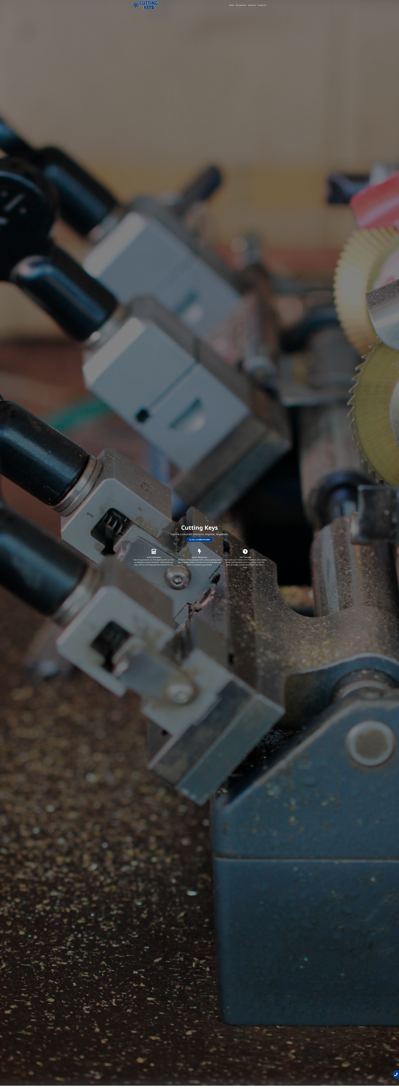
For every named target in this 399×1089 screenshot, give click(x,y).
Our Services (241, 5)
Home (231, 5)
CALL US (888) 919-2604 (200, 539)
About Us (252, 5)
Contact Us (261, 5)
